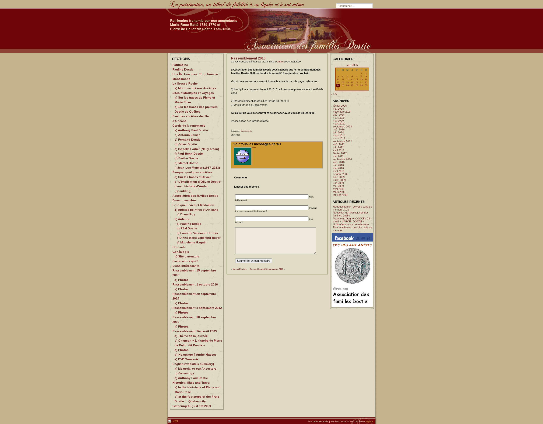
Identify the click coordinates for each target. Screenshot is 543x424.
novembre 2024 (342, 111)
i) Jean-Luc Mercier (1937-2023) (197, 167)
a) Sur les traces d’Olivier (193, 177)
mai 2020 (338, 120)
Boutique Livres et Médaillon (193, 205)
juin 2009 (338, 183)
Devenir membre (184, 200)
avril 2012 (338, 150)
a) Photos (182, 279)
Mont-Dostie (181, 79)
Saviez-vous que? (185, 261)
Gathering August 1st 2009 (191, 406)
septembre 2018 (342, 126)
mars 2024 (339, 117)
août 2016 (339, 129)
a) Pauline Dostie (189, 223)
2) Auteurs (182, 219)
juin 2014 (338, 132)
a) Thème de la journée (191, 336)
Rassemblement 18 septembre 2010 (266, 269)
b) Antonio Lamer (187, 135)
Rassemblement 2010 (248, 58)
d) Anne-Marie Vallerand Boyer (198, 237)
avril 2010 (338, 171)
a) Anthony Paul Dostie (191, 130)
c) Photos (182, 350)
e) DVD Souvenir (186, 359)
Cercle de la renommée (188, 125)
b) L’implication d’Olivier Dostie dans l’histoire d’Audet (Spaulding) (197, 186)
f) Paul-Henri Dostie (189, 153)
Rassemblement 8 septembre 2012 (197, 308)
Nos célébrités (239, 269)
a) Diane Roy (186, 214)
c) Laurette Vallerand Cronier (197, 233)
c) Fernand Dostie (187, 139)
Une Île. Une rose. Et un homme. (195, 74)
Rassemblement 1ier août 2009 (194, 331)
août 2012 (339, 144)
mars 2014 (339, 135)
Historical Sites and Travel (191, 382)
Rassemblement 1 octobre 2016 (195, 284)
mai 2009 (338, 186)
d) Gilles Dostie (186, 144)
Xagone (369, 421)
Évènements (246, 131)
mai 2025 (338, 108)
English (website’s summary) (193, 364)
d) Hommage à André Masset (195, 354)
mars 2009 (339, 192)
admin (280, 61)
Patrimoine (180, 64)
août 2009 (339, 177)
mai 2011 (338, 156)
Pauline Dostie (182, 69)
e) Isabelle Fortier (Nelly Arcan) (197, 149)
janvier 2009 (340, 195)
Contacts (179, 247)
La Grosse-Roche (185, 83)
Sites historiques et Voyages (193, 93)
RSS (175, 421)
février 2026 (340, 105)
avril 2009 (338, 189)
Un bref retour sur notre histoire (351, 224)
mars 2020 (339, 123)
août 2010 (339, 162)
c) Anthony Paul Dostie (191, 378)
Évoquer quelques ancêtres (192, 172)
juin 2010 (338, 165)
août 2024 (339, 114)
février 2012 (340, 153)
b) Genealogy (184, 373)
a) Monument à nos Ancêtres (195, 88)
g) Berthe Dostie (186, 158)
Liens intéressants (185, 265)
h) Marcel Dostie (186, 163)
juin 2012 (338, 147)
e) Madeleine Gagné (191, 242)
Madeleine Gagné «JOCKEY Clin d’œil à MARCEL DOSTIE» (352, 220)
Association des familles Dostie (195, 195)
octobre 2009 (340, 174)
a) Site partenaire (187, 256)
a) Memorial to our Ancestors (195, 368)
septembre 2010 (342, 159)
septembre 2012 (342, 141)
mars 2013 (339, 138)
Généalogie (180, 251)
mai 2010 (338, 168)
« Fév (334, 94)
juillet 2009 (339, 180)
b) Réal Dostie (187, 228)
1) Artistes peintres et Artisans (196, 209)
